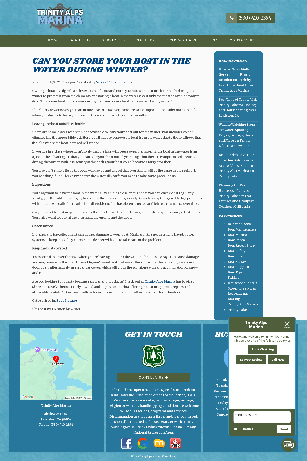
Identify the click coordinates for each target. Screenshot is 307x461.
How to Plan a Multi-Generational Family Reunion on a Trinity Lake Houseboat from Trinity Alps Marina (236, 80)
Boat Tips (235, 272)
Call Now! (278, 359)
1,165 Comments (119, 82)
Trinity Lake (237, 310)
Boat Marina (237, 235)
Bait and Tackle (240, 224)
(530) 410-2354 (254, 18)
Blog (213, 40)
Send (284, 429)
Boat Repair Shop (241, 245)
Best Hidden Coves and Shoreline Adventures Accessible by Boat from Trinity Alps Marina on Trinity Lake (237, 165)
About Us (81, 40)
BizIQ (237, 429)
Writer (101, 82)
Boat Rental (237, 240)
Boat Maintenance (242, 229)
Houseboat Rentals (242, 283)
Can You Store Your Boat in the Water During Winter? (111, 65)
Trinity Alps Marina (160, 281)
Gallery (146, 40)
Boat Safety (236, 251)
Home (54, 40)
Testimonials (181, 40)
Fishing (234, 278)
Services (111, 40)
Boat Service (237, 256)
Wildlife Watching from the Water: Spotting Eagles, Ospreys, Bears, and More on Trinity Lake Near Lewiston (237, 135)
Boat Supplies (238, 267)
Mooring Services (242, 288)
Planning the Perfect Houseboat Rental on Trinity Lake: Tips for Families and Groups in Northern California (236, 196)
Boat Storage (66, 300)
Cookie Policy (169, 456)
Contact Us (242, 40)
